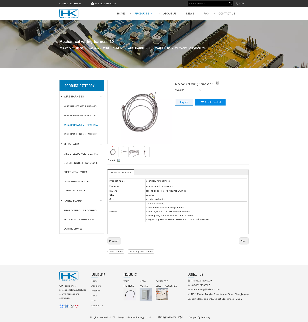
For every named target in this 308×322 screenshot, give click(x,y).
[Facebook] (62, 306)
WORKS (144, 286)
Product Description (121, 172)
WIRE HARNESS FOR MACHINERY (82, 125)
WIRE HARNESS (74, 96)
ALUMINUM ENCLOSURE (77, 181)
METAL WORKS (73, 144)
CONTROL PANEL (73, 228)
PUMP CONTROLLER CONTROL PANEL (83, 210)
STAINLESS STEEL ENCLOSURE (81, 163)
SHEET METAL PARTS (75, 172)
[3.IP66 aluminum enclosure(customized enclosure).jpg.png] (146, 294)
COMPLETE (162, 281)
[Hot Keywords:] (230, 3)
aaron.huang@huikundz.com (205, 289)
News (94, 295)
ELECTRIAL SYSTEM (166, 286)
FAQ (93, 300)
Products (95, 290)
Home (94, 281)
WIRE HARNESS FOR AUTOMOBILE (82, 106)
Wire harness (116, 251)
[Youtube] (76, 306)
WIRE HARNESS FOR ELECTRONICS (83, 115)
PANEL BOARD (73, 200)
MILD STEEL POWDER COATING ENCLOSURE (83, 153)
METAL (144, 281)
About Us (96, 286)
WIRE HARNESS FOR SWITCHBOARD (83, 134)
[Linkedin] (66, 306)
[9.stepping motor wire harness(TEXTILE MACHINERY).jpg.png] (130, 294)
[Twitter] (71, 306)
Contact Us (97, 305)
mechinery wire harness (141, 251)
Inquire (184, 102)
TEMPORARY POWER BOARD (79, 219)
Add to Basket (213, 102)
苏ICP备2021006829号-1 (171, 317)
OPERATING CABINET (75, 190)
